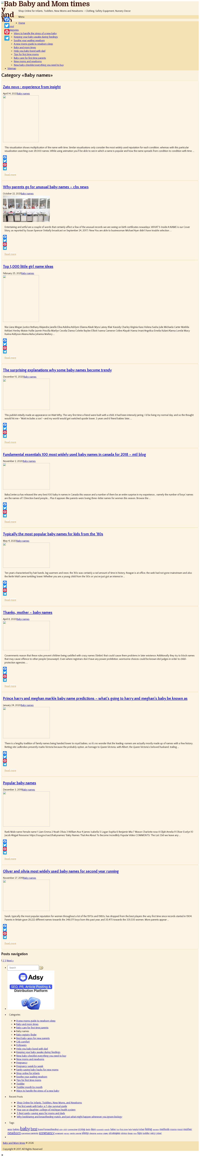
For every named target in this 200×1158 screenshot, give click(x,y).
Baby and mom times (25, 47)
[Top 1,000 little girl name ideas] (21, 321)
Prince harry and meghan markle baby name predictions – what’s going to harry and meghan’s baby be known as (95, 699)
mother (187, 1129)
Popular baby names (19, 783)
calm (61, 1129)
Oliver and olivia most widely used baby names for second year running (61, 871)
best (34, 1129)
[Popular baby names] (26, 825)
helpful (135, 1129)
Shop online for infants (28, 1073)
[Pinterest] (100, 165)
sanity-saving (75, 1133)
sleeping (92, 1133)
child (65, 1129)
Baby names (23, 93)
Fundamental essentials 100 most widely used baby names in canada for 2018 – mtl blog (74, 455)
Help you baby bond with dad (29, 51)
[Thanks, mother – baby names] (26, 649)
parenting (25, 1133)
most (180, 1129)
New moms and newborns (28, 61)
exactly (107, 1129)
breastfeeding (51, 1129)
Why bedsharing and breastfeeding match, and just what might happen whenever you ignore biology (69, 1116)
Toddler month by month (29, 1087)
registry (66, 1133)
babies (16, 1129)
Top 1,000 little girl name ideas (28, 267)
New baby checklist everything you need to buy (39, 65)
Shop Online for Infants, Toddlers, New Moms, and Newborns (49, 1102)
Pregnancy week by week (29, 1066)
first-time (124, 1129)
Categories (13, 30)
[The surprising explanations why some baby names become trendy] (26, 409)
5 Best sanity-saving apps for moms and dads (41, 1113)
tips (139, 1133)
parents (34, 1133)
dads (88, 1129)
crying (81, 1129)
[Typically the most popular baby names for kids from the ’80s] (26, 567)
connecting (72, 1129)
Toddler (20, 1083)
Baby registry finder (26, 1034)
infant (141, 1129)
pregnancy (47, 1133)
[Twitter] (100, 161)
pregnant (59, 1133)
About (11, 26)
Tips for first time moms (26, 54)
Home (21, 23)
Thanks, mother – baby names (27, 613)
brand (41, 1129)
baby (25, 1128)
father (113, 1129)
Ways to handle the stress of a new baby (35, 33)
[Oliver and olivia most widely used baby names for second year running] (26, 910)
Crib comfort (23, 1041)
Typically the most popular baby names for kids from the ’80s (53, 534)
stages (105, 1133)
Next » (10, 960)
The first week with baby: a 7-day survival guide (42, 1106)
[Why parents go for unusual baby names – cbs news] (26, 221)
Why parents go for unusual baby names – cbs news (46, 187)
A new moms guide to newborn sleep (33, 44)
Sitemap (12, 68)
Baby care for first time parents (30, 58)
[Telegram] (100, 168)
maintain (156, 1129)
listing (148, 1129)
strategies (114, 1133)
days (93, 1129)
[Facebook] (100, 157)
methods (165, 1129)
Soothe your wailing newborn (29, 40)
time (135, 1133)
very (153, 1133)
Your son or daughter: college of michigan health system (46, 1109)
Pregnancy (21, 1062)
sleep (85, 1133)
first (118, 1129)
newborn (14, 1133)
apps (10, 1129)
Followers (21, 1045)
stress (124, 1133)
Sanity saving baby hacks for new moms (37, 1069)
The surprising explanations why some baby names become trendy (57, 370)
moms (173, 1129)
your (159, 1133)
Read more (10, 174)
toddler (146, 1133)
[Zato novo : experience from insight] (21, 141)
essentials (100, 1129)
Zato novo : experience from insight (32, 87)
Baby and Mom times (54, 4)
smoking (99, 1133)
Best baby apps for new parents (33, 1038)
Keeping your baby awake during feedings (36, 36)
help (130, 1129)
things (130, 1133)
